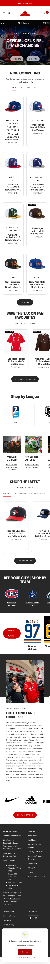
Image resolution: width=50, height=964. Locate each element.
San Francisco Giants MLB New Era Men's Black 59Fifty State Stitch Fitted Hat (13, 284)
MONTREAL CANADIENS (12, 604)
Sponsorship (32, 863)
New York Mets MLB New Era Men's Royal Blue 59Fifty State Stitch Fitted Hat (37, 284)
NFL (28, 87)
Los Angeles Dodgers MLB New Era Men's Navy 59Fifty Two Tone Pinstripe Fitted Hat (37, 187)
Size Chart (32, 840)
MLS (36, 87)
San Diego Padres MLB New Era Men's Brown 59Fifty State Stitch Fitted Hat (37, 231)
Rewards (31, 872)
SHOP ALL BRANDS (25, 815)
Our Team (7, 920)
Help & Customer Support (34, 845)
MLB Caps (43, 23)
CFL (21, 87)
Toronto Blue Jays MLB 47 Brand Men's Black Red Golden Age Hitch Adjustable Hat (16, 533)
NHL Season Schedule (36, 877)
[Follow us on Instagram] (36, 918)
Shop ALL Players (12, 633)
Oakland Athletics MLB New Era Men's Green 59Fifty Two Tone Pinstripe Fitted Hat (13, 237)
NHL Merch (19, 23)
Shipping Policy (9, 916)
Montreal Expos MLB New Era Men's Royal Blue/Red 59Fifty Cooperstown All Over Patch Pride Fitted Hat (13, 137)
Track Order (32, 836)
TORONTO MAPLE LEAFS (32, 604)
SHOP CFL (17, 56)
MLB (14, 87)
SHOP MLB (25, 302)
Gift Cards (32, 868)
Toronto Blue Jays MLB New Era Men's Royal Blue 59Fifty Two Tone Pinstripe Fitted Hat (37, 127)
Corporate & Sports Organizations (35, 857)
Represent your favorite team (32, 466)
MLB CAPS (7, 493)
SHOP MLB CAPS (25, 561)
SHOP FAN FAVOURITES (25, 379)
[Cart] (45, 13)
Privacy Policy (8, 925)
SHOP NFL (33, 56)
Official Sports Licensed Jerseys (30, 493)
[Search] (9, 13)
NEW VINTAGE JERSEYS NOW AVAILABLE (12, 467)
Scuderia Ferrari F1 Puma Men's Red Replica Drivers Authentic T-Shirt (16, 361)
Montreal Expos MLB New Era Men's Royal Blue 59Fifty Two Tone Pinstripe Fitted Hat (13, 187)
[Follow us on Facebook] (30, 918)
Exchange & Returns (35, 852)
